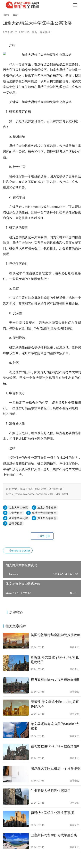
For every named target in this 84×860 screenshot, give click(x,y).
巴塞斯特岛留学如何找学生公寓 (54, 835)
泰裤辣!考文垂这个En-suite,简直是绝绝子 (55, 659)
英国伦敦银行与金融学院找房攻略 (55, 635)
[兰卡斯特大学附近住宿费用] (16, 796)
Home (6, 14)
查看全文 (74, 647)
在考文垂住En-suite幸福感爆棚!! (55, 679)
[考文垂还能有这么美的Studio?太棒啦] (16, 730)
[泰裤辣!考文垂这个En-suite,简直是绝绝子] (16, 663)
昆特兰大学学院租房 (44, 512)
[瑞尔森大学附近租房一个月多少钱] (16, 774)
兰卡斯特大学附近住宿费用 (51, 791)
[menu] (75, 4)
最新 (34, 32)
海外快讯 (45, 32)
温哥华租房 (15, 523)
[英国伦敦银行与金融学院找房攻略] (16, 641)
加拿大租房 (15, 512)
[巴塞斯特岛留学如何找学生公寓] (16, 841)
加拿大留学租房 (46, 507)
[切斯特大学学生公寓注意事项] (16, 819)
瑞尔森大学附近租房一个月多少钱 (55, 768)
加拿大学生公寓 (18, 507)
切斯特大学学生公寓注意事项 (52, 813)
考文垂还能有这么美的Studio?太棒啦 (55, 726)
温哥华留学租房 (46, 518)
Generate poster (19, 550)
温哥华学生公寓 (18, 518)
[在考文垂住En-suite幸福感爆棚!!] (16, 685)
